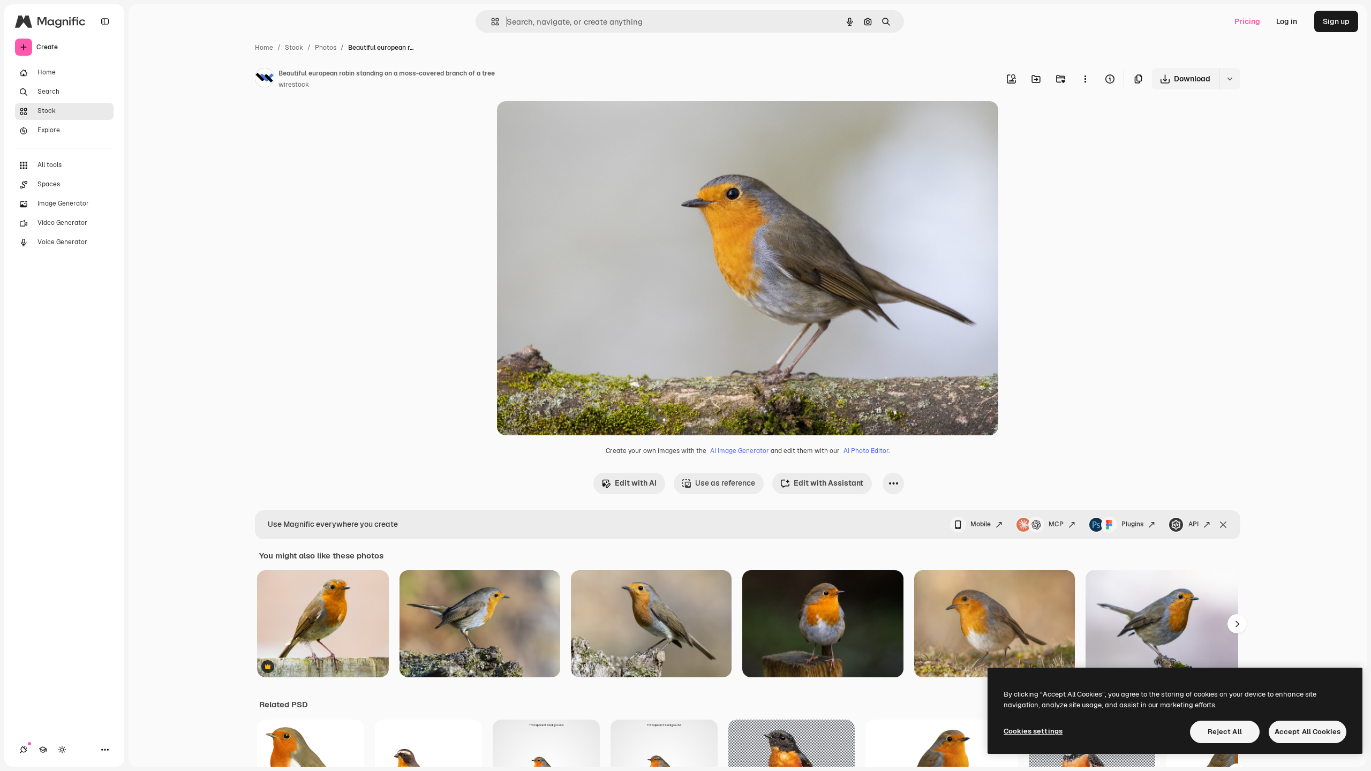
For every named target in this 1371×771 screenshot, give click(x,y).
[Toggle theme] (62, 749)
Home (264, 47)
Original (566, 122)
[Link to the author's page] (264, 79)
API (1193, 524)
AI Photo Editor (865, 451)
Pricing (1247, 21)
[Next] (1237, 623)
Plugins (1132, 524)
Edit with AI (636, 483)
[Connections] (23, 749)
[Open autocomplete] (491, 22)
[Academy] (42, 749)
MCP (1056, 524)
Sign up (1336, 21)
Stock (294, 47)
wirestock (293, 84)
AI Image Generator (739, 451)
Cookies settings (1033, 731)
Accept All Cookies (1307, 731)
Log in (1286, 21)
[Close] (1223, 524)
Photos (325, 47)
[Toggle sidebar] (105, 21)
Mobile (980, 524)
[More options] (1085, 78)
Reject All (1225, 731)
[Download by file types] (1229, 78)
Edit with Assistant (828, 483)
